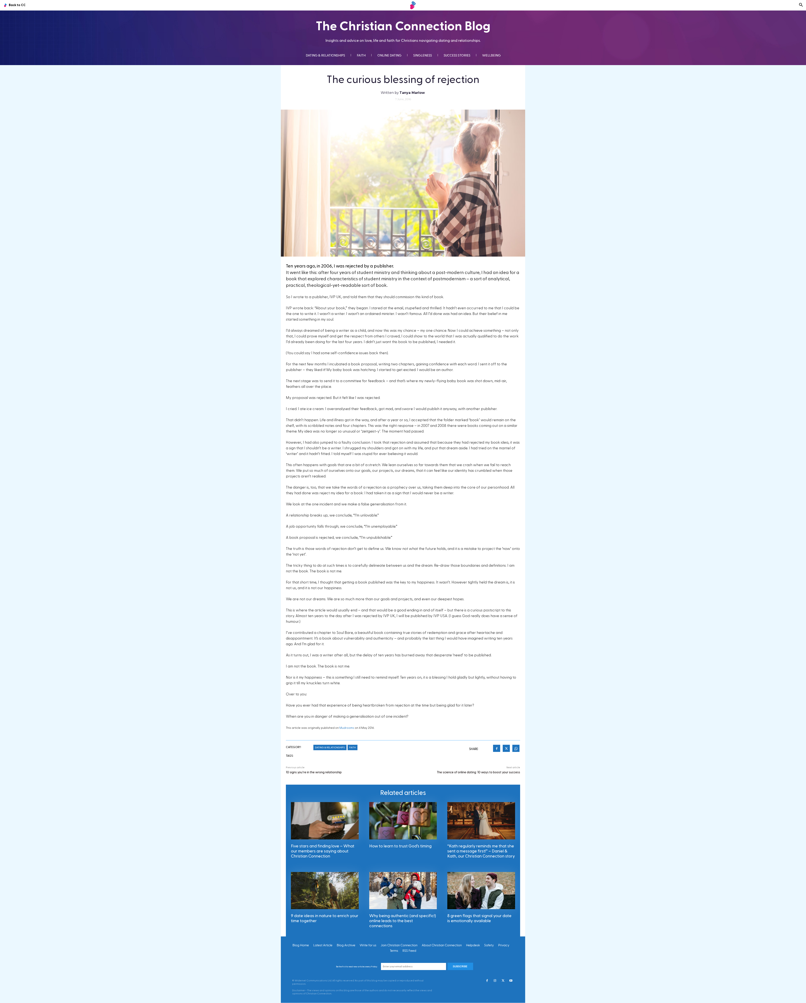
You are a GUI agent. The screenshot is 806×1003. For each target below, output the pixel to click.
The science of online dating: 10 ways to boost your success (478, 772)
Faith (352, 747)
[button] (801, 5)
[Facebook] (496, 749)
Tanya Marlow (412, 93)
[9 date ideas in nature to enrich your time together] (325, 890)
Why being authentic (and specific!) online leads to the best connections (402, 921)
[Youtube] (511, 981)
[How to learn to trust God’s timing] (403, 820)
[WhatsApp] (516, 749)
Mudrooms (346, 727)
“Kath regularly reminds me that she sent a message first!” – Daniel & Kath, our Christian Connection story (481, 851)
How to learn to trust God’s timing (400, 846)
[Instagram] (495, 981)
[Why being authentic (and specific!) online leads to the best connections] (403, 890)
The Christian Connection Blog (403, 26)
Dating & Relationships (330, 747)
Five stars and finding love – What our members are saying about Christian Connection (322, 851)
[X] (506, 749)
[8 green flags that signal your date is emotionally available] (481, 890)
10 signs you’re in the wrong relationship (314, 772)
